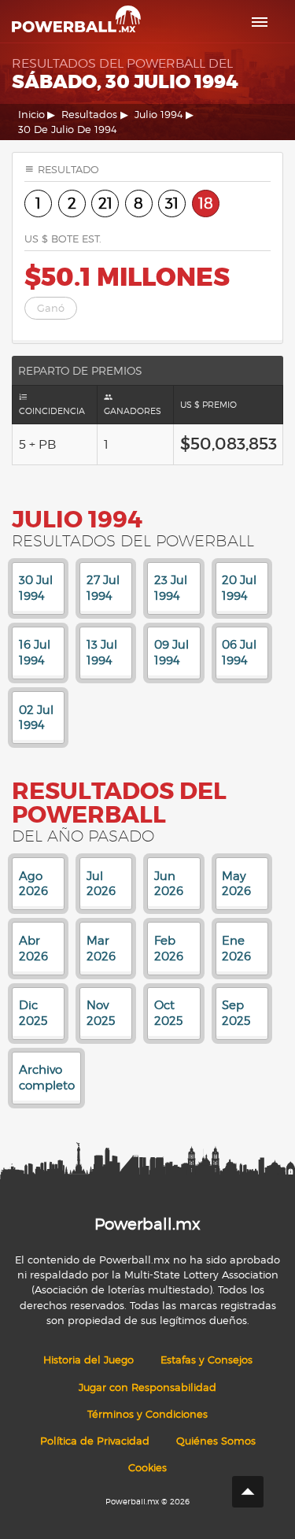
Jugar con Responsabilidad (147, 1387)
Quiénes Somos (216, 1441)
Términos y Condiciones (147, 1414)
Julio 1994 (159, 114)
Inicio (31, 114)
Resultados (89, 114)
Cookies (147, 1468)
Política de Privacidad (94, 1441)
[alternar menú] (259, 22)
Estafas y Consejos (206, 1360)
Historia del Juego (88, 1360)
